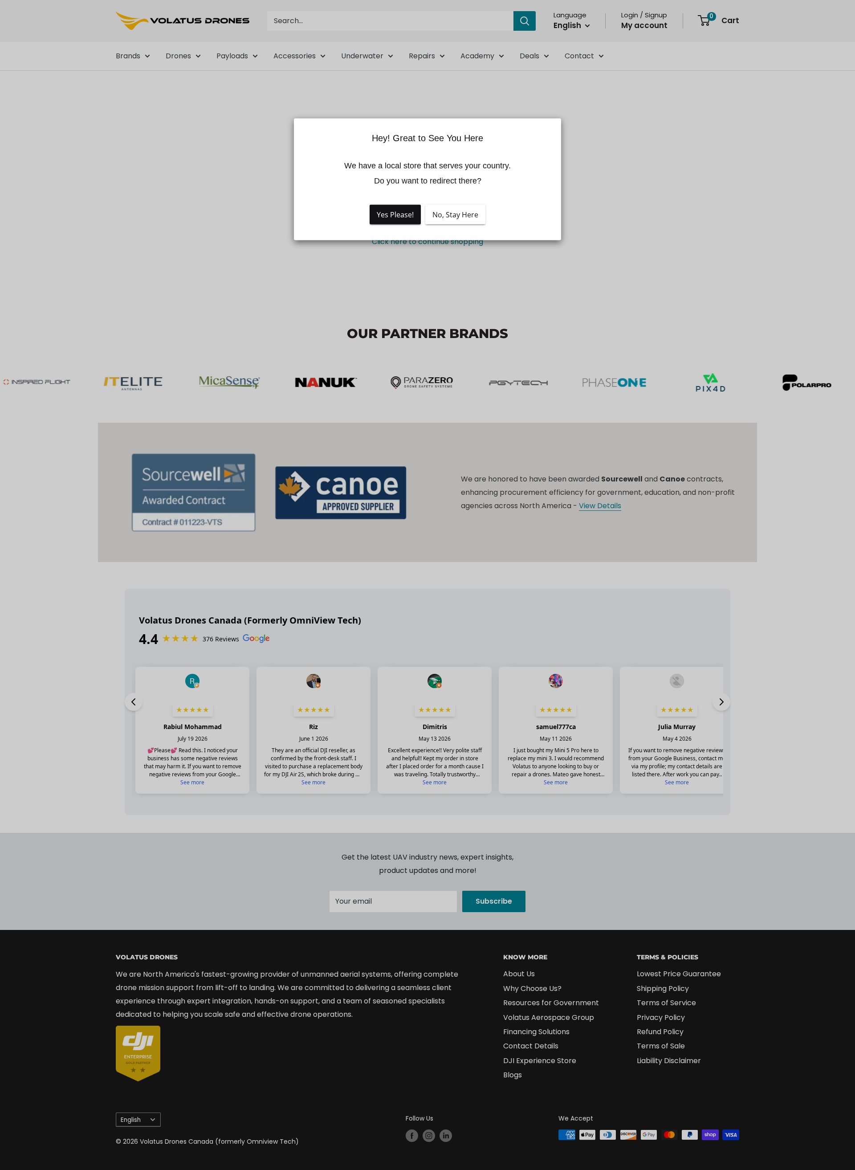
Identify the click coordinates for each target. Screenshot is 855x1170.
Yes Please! (395, 214)
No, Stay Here (455, 214)
